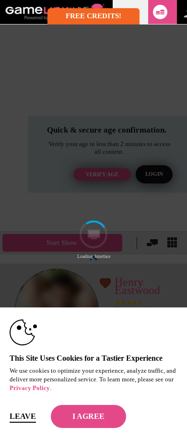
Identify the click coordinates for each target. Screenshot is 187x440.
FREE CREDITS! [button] (93, 16)
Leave (23, 416)
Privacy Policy (30, 387)
